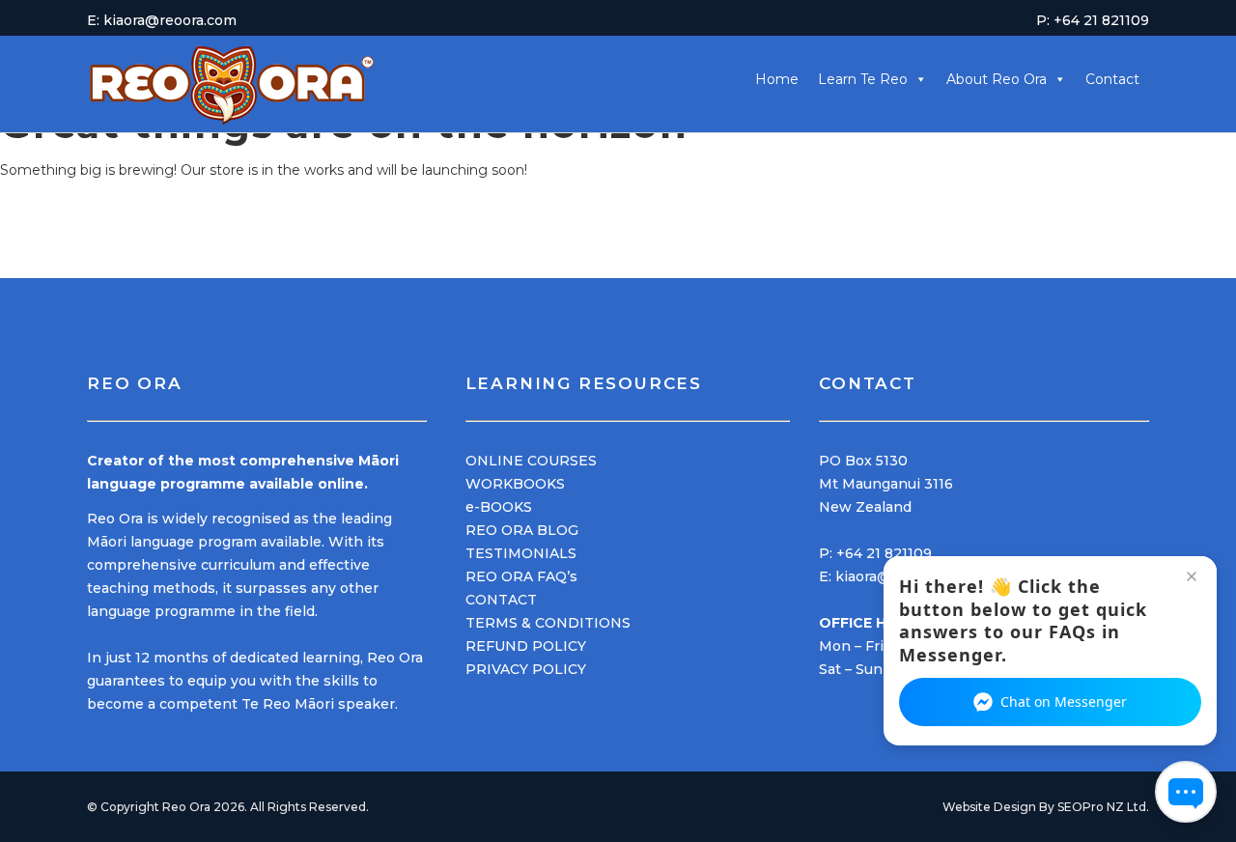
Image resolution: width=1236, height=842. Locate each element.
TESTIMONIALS (520, 553)
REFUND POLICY (525, 646)
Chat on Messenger (1063, 701)
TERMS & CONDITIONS (548, 623)
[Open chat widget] (1186, 792)
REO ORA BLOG (521, 530)
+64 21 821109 (884, 553)
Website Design (989, 807)
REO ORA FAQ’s (521, 576)
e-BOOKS (498, 507)
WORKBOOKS (515, 483)
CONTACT (501, 599)
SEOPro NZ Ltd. (1103, 807)
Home (777, 79)
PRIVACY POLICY (525, 669)
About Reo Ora (996, 79)
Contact (1112, 79)
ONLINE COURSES (531, 460)
